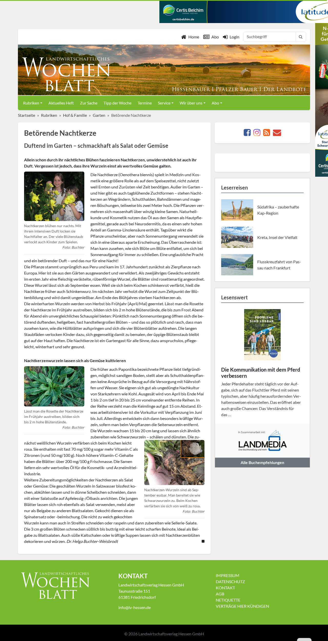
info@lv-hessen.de (134, 607)
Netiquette (228, 599)
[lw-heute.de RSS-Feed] (266, 133)
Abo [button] (215, 102)
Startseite (26, 115)
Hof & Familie (75, 115)
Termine (145, 102)
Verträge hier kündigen (242, 606)
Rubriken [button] (31, 102)
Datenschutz (230, 581)
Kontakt (225, 587)
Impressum (227, 575)
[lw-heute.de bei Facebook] (247, 133)
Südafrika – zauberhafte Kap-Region (278, 209)
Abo (215, 36)
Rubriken (49, 115)
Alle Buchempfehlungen (262, 462)
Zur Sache (88, 102)
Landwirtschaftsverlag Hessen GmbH (171, 633)
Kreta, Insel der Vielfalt (277, 237)
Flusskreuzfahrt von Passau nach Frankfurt (279, 264)
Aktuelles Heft (61, 102)
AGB (220, 593)
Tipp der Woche (117, 102)
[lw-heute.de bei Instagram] (256, 133)
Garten (99, 115)
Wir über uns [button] (191, 102)
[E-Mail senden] (277, 133)
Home (193, 36)
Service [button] (164, 102)
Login (234, 36)
